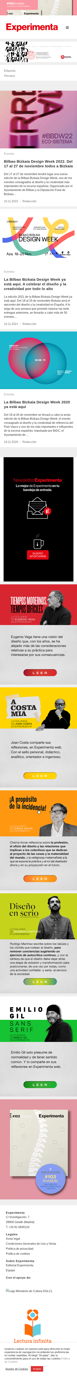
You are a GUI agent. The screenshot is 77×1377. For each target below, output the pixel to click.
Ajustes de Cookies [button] (16, 1369)
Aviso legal (13, 1238)
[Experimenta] (32, 27)
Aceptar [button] (37, 1369)
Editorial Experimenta (19, 1265)
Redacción (29, 201)
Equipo (10, 1270)
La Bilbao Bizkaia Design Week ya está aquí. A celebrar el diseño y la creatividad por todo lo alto (35, 284)
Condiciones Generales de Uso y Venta (31, 1243)
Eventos (9, 153)
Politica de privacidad (19, 1248)
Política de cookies (18, 1253)
